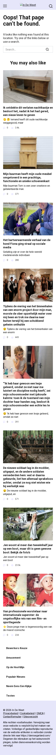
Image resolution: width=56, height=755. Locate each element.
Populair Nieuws (15, 676)
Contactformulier (12, 716)
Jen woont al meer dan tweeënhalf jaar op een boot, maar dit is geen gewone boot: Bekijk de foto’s (28, 548)
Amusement (13, 657)
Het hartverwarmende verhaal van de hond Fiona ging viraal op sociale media (26, 243)
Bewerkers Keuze (16, 648)
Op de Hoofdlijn (15, 667)
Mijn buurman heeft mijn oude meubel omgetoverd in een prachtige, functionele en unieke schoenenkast (27, 177)
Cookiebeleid (27, 713)
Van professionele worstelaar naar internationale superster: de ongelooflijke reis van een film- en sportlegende (25, 617)
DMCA (40, 713)
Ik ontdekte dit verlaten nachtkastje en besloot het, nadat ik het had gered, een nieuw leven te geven (28, 111)
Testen (10, 695)
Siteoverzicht (30, 716)
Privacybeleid (10, 713)
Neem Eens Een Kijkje (19, 686)
